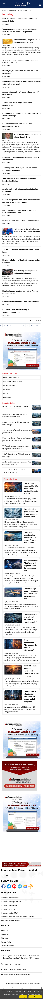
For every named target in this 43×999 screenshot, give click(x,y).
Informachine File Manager (11, 898)
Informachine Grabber (9, 905)
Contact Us (5, 934)
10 (27, 325)
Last (37, 325)
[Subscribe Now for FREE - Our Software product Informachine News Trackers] (21, 776)
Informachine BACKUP (9, 913)
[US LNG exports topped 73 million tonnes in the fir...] (36, 432)
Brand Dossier (15, 10)
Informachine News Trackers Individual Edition (18, 917)
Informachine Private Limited (18, 983)
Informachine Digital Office (11, 902)
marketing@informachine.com (19, 974)
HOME (4, 10)
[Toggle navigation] (3, 4)
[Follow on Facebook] (3, 886)
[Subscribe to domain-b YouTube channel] (14, 886)
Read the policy (35, 997)
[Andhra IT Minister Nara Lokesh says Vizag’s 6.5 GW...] (36, 464)
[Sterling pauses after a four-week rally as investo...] (36, 408)
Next (32, 325)
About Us (4, 930)
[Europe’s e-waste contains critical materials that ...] (36, 424)
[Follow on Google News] (25, 886)
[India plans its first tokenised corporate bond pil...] (36, 416)
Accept (23, 997)
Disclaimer (5, 938)
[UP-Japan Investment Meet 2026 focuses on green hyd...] (36, 448)
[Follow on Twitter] (9, 886)
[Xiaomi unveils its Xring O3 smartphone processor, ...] (36, 440)
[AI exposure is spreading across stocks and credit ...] (36, 472)
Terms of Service (7, 946)
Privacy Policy (6, 942)
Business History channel (10, 921)
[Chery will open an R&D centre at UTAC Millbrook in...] (36, 456)
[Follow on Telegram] (20, 886)
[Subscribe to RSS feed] (30, 886)
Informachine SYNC (8, 909)
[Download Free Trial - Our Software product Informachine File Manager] (21, 351)
